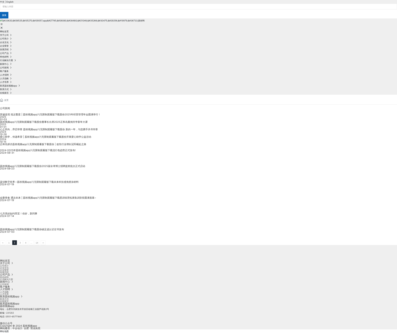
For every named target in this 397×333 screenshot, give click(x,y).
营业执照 (35, 328)
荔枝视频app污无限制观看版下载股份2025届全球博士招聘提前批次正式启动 (42, 166)
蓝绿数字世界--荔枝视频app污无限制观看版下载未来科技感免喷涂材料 (39, 181)
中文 (2, 1)
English (9, 1)
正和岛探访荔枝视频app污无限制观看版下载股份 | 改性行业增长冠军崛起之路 (43, 144)
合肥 (26, 328)
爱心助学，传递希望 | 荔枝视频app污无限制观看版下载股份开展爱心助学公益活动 (45, 136)
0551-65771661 (14, 316)
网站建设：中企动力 (11, 328)
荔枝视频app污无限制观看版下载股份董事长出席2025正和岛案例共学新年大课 (44, 121)
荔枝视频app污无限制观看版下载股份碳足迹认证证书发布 (32, 229)
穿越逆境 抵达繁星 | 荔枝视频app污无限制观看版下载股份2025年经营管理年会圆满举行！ (50, 114)
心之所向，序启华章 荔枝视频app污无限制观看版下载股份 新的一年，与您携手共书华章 (49, 129)
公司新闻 (5, 108)
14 (37, 243)
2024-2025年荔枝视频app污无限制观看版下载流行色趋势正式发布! (38, 150)
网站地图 (4, 331)
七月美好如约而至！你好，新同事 (18, 213)
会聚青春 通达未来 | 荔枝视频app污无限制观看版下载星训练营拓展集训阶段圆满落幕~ (48, 197)
